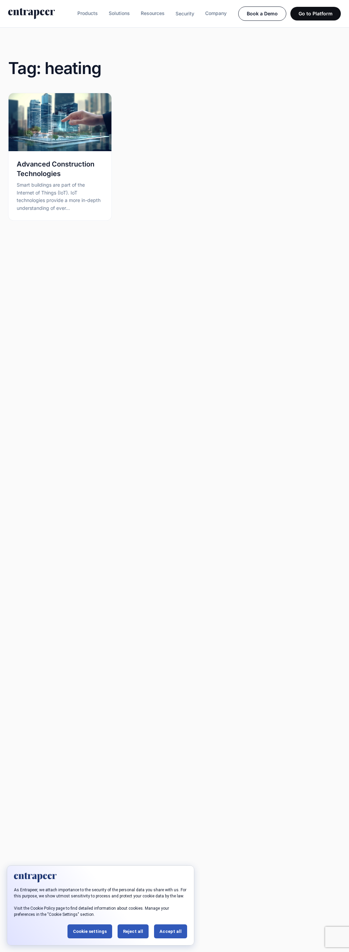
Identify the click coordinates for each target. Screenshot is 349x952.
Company (216, 13)
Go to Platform (316, 13)
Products (87, 13)
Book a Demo (262, 13)
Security (185, 13)
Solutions (119, 13)
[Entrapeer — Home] (31, 13)
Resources (153, 13)
